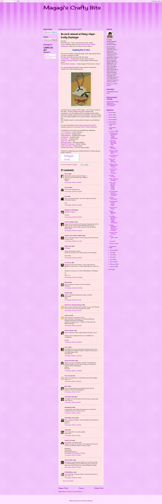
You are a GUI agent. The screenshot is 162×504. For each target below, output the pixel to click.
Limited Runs (65, 58)
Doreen (67, 187)
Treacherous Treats (113, 208)
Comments (48, 57)
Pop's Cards (68, 375)
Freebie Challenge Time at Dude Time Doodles (113, 227)
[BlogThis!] (83, 165)
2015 (111, 115)
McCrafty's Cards (70, 417)
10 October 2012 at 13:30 (73, 191)
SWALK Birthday (112, 147)
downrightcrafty (69, 396)
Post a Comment (68, 481)
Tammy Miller (69, 460)
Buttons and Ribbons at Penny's (113, 165)
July (111, 252)
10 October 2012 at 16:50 (73, 230)
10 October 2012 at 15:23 (73, 217)
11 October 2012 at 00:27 (73, 342)
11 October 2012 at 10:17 (72, 392)
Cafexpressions (71, 451)
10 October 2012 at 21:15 (73, 300)
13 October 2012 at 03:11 (73, 467)
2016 (111, 112)
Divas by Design (66, 145)
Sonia (66, 173)
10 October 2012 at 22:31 (73, 310)
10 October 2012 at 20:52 (73, 277)
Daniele (67, 292)
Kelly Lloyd (68, 246)
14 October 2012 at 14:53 (73, 477)
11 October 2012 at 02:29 (73, 355)
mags (110, 39)
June (111, 254)
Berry (66, 386)
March (112, 261)
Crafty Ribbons (66, 135)
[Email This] (81, 165)
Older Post (98, 488)
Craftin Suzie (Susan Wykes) (73, 235)
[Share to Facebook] (86, 165)
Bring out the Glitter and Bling (113, 152)
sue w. (66, 347)
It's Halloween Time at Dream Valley (113, 203)
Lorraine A (68, 262)
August (112, 250)
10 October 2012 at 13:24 (73, 182)
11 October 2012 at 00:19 (73, 325)
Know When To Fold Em (113, 156)
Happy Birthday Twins (112, 212)
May (111, 257)
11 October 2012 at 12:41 (72, 413)
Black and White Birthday (112, 160)
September (113, 246)
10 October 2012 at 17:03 (73, 241)
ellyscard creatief (70, 210)
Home (81, 488)
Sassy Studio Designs (68, 64)
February (113, 264)
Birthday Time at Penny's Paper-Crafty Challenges (113, 135)
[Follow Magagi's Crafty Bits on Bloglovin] (50, 33)
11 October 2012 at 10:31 (73, 402)
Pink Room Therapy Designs (73, 305)
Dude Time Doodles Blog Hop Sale (112, 142)
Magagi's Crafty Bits (72, 7)
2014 (111, 117)
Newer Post (63, 488)
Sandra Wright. (69, 330)
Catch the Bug (65, 133)
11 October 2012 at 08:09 (73, 370)
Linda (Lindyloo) (70, 222)
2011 (110, 269)
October (112, 131)
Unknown (67, 315)
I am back (112, 241)
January (112, 266)
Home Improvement (113, 237)
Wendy (67, 282)
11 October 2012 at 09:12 (73, 381)
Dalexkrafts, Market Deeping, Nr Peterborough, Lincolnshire (113, 103)
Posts (47, 55)
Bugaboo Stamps (80, 453)
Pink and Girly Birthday (113, 179)
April (111, 259)
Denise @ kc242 (70, 360)
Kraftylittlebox (69, 472)
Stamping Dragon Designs (69, 60)
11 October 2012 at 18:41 (72, 435)
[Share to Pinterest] (88, 165)
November (113, 127)
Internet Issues (113, 243)
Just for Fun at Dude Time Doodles (113, 171)
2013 (111, 119)
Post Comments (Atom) (74, 491)
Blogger (90, 500)
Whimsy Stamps (66, 142)
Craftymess (65, 137)
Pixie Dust (64, 139)
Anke (66, 430)
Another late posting (113, 233)
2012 (111, 122)
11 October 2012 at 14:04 (73, 425)
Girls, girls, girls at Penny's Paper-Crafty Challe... (112, 186)
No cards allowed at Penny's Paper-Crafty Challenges (113, 219)
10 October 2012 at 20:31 (73, 257)
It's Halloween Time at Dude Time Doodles (113, 193)
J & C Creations (66, 132)
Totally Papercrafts (67, 147)
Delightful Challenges (68, 144)
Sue (66, 196)
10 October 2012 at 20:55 (73, 288)
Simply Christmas (113, 198)
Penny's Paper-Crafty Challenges (86, 127)
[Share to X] (84, 165)
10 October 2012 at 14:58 (73, 205)
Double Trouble (112, 176)
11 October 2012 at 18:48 (73, 455)
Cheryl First (68, 440)
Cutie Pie (64, 140)
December (113, 124)
